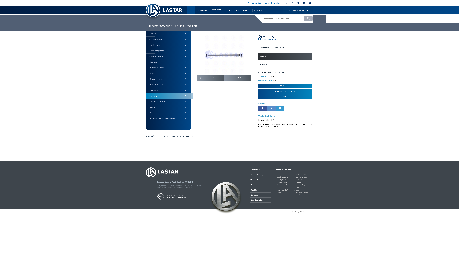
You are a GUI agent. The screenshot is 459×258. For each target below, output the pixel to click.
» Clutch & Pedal (282, 185)
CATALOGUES (233, 10)
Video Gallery (256, 180)
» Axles (278, 193)
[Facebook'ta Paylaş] (262, 108)
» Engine (279, 174)
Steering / (166, 25)
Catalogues (255, 185)
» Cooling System (282, 177)
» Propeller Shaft (282, 190)
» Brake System (300, 174)
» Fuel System (281, 180)
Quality (253, 190)
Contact (254, 195)
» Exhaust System (282, 182)
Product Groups (283, 170)
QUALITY (247, 10)
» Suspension (299, 180)
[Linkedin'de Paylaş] (280, 108)
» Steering (298, 182)
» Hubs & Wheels (300, 177)
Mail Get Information (285, 86)
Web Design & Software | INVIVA (302, 212)
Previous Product (209, 78)
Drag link (191, 25)
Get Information (285, 96)
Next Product (241, 78)
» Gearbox (279, 187)
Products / (153, 25)
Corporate (255, 170)
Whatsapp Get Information (285, 91)
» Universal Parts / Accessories (301, 193)
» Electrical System (301, 185)
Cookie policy (256, 200)
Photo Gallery (256, 175)
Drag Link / (178, 25)
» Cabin (297, 187)
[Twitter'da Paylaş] (271, 108)
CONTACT (258, 10)
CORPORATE (203, 10)
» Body (297, 190)
